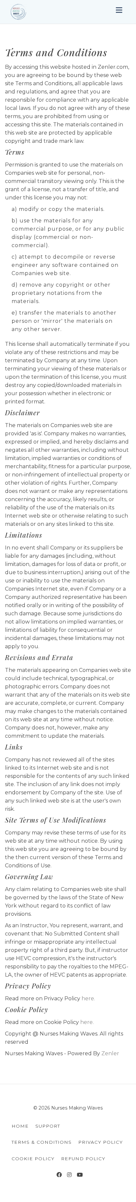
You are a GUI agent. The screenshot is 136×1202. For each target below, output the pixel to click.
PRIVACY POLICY (100, 1142)
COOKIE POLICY (33, 1158)
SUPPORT (47, 1126)
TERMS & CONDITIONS (42, 1142)
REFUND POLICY (83, 1158)
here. (88, 998)
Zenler (110, 1053)
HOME (20, 1126)
